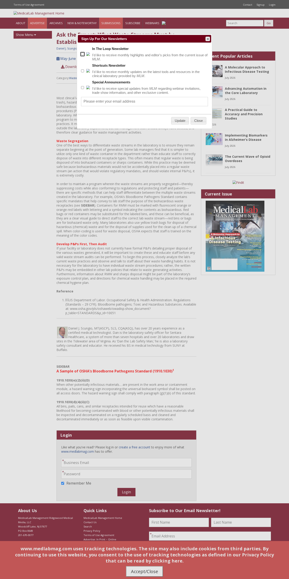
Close (207, 39)
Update (180, 120)
